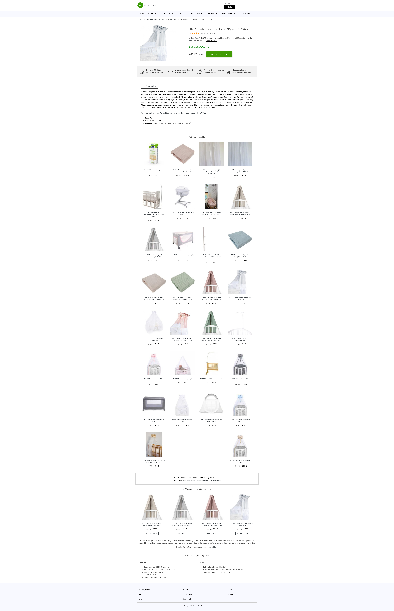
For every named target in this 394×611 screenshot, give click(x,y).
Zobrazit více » (211, 41)
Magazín (186, 590)
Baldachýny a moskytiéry (173, 19)
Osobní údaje (188, 599)
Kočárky (182, 13)
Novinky (141, 594)
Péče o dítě (212, 13)
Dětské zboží (153, 13)
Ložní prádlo (161, 19)
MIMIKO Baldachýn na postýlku (182, 379)
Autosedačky (248, 13)
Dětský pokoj (168, 13)
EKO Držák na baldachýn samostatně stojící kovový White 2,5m (211, 257)
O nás (230, 590)
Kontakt (230, 594)
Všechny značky (144, 590)
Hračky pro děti (197, 13)
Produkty (146, 19)
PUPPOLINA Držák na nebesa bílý (211, 379)
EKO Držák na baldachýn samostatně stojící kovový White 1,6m (153, 214)
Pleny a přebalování (230, 13)
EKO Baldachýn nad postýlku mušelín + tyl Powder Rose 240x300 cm (211, 171)
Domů (142, 13)
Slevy (141, 599)
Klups (191, 41)
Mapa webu (187, 594)
